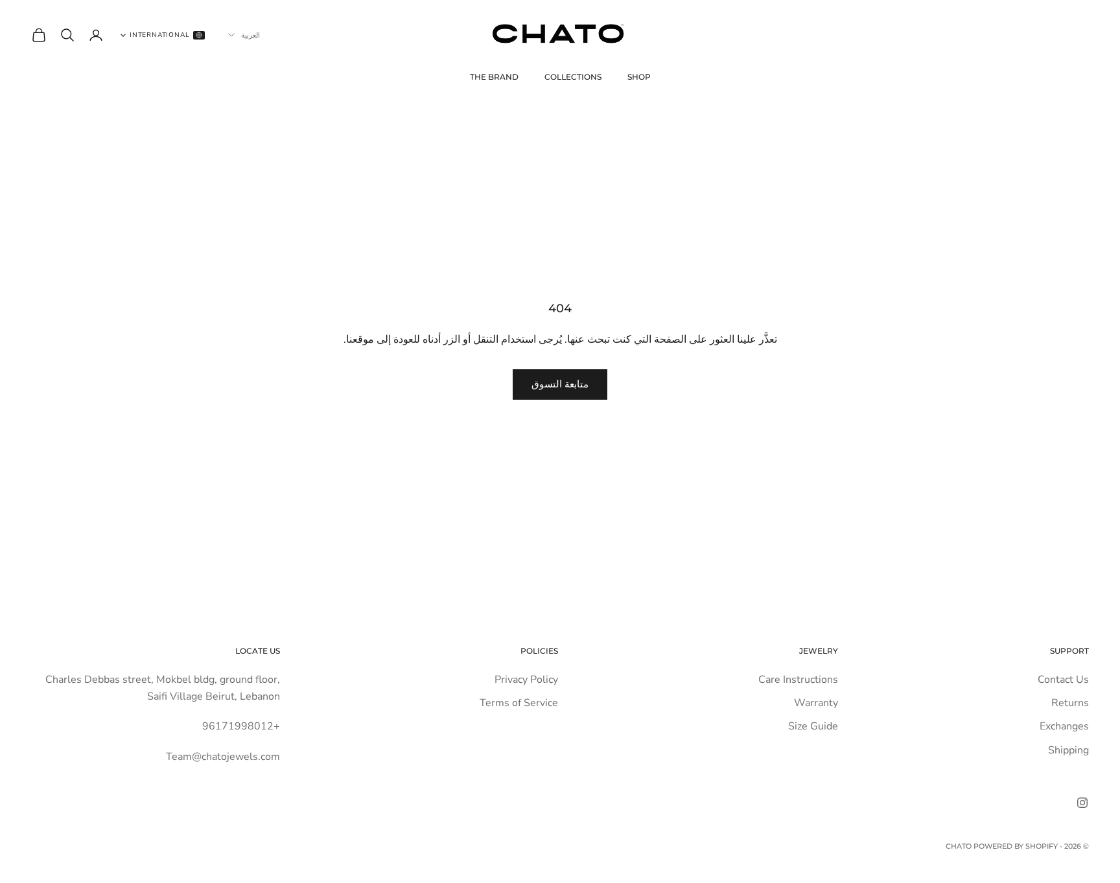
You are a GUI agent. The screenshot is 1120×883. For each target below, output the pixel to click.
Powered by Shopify (1016, 846)
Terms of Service (519, 703)
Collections (572, 77)
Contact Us (1063, 679)
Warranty (816, 703)
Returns (1070, 703)
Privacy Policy (526, 679)
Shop (639, 77)
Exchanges (1064, 726)
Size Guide (813, 726)
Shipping (1068, 750)
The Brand (494, 77)
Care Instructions (798, 679)
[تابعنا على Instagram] (1082, 802)
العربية (250, 35)
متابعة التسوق (560, 384)
